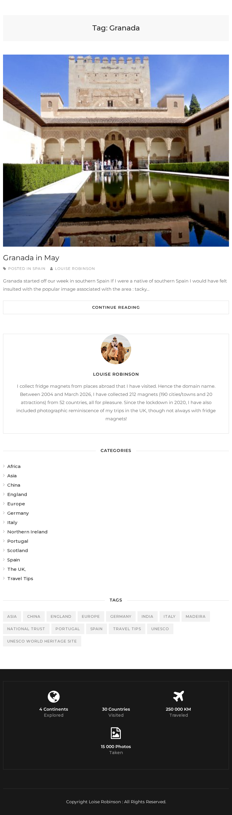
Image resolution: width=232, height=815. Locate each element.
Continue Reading (116, 307)
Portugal (17, 541)
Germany (18, 513)
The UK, (16, 569)
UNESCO (160, 629)
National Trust (26, 629)
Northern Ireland (27, 532)
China (13, 485)
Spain (39, 268)
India (147, 616)
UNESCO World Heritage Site (42, 641)
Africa (14, 466)
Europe (16, 504)
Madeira (196, 616)
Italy (12, 522)
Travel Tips (20, 578)
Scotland (17, 550)
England (17, 494)
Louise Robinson (75, 268)
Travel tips (127, 629)
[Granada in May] (116, 151)
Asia (12, 476)
